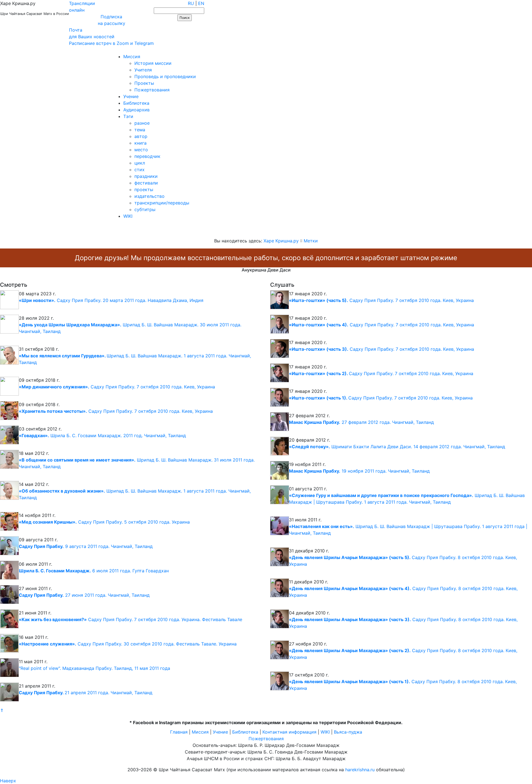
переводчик (147, 156)
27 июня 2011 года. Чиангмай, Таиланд (84, 595)
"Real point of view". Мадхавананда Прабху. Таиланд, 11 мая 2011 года (94, 668)
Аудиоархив (136, 109)
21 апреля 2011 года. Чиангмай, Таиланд (85, 692)
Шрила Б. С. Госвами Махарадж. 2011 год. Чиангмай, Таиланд (102, 435)
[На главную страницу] (7, 50)
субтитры (144, 209)
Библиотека (136, 103)
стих (139, 169)
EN (201, 3)
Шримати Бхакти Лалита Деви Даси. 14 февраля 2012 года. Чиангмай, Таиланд (397, 446)
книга (140, 143)
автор (140, 136)
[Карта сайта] (23, 50)
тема (139, 129)
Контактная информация (289, 732)
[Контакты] (39, 50)
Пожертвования (152, 90)
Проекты (144, 83)
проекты (143, 189)
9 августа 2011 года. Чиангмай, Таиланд (86, 546)
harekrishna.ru (360, 769)
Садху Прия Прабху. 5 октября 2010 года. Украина (104, 522)
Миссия (131, 56)
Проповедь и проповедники (165, 76)
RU (191, 3)
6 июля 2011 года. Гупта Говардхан (94, 570)
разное (142, 123)
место (141, 149)
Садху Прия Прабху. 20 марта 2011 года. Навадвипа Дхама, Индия (111, 300)
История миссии (153, 63)
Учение (131, 96)
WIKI (127, 216)
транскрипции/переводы (161, 203)
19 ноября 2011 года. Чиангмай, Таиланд (359, 471)
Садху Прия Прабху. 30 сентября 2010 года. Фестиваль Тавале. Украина (128, 644)
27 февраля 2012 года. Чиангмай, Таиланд (361, 422)
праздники (146, 176)
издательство (149, 196)
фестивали (146, 183)
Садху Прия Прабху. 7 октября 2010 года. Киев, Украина (117, 387)
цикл (139, 163)
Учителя (143, 70)
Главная (179, 732)
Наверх (8, 780)
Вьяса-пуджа (348, 732)
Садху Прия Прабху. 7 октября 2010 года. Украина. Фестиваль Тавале (130, 619)
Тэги (128, 116)
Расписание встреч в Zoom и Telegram (111, 43)
